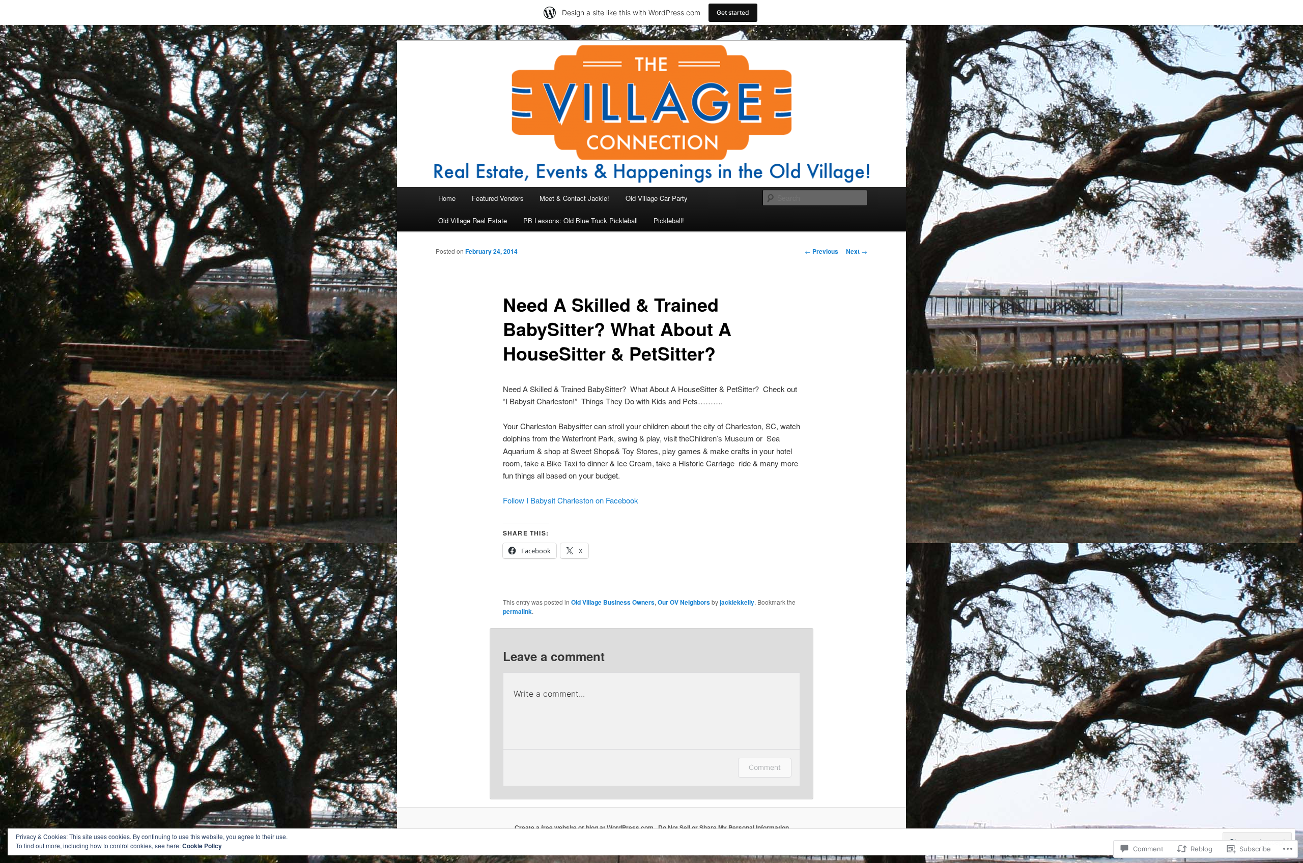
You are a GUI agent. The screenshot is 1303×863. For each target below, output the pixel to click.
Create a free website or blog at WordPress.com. (585, 827)
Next (856, 251)
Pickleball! (669, 220)
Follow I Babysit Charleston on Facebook (570, 500)
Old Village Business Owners (613, 602)
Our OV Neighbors (684, 602)
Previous (821, 251)
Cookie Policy (202, 845)
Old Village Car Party (657, 198)
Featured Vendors (498, 198)
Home (447, 198)
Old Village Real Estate (472, 220)
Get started (733, 12)
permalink (517, 611)
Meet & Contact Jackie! (574, 198)
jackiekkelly (737, 602)
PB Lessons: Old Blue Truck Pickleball (580, 220)
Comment (765, 767)
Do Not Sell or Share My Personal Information (723, 827)
